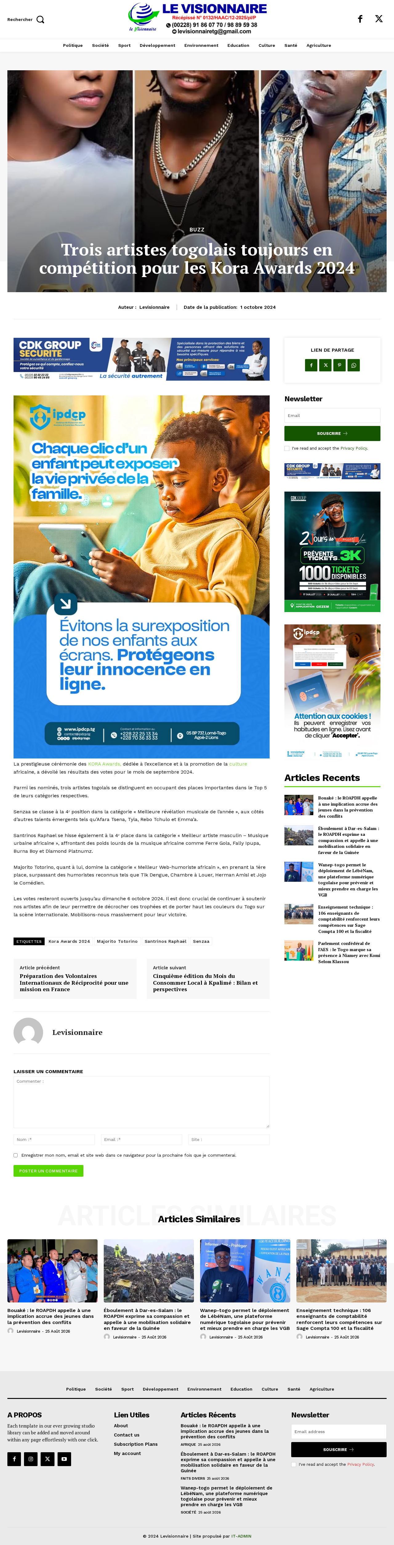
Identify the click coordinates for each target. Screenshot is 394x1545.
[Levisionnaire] (28, 1032)
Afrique (188, 1444)
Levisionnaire (154, 307)
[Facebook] (360, 19)
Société (188, 1512)
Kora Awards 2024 (69, 941)
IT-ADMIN (241, 1536)
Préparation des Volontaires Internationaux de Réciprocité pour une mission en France (74, 983)
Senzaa (201, 941)
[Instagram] (31, 1459)
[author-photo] (11, 1331)
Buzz (197, 229)
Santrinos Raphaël (166, 941)
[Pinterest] (339, 365)
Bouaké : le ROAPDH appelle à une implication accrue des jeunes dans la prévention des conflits (348, 807)
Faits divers (193, 1478)
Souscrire (329, 433)
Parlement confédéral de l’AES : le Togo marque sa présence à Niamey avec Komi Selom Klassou (349, 952)
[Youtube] (64, 1459)
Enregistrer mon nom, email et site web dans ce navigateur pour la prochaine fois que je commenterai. (128, 1155)
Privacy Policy (353, 448)
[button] (27, 19)
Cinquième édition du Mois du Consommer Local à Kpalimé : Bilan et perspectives (205, 983)
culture (238, 764)
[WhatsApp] (354, 365)
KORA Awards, (104, 764)
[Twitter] (379, 19)
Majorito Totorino (117, 941)
